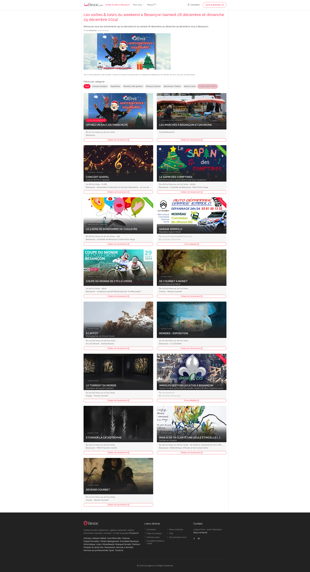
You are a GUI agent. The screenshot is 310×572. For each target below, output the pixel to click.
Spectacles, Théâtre (172, 86)
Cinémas (126, 538)
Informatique (89, 544)
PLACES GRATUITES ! (207, 86)
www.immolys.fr (167, 393)
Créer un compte (154, 533)
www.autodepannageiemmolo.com (176, 236)
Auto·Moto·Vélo (114, 538)
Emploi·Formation (91, 541)
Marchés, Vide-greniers (133, 86)
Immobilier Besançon (129, 541)
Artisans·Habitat (99, 538)
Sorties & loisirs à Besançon (117, 5)
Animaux (87, 538)
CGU (171, 533)
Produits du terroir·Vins (94, 547)
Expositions (115, 86)
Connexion (195, 5)
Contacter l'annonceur (171, 239)
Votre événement (213, 5)
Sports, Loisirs (190, 86)
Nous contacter (176, 529)
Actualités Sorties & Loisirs (155, 542)
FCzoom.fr (134, 533)
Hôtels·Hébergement (109, 541)
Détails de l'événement (118, 140)
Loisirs (99, 544)
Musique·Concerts (123, 544)
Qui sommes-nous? (178, 537)
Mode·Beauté (108, 544)
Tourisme (119, 550)
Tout (87, 86)
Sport (111, 550)
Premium (136, 544)
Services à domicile (124, 547)
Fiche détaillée (190, 244)
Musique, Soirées (153, 86)
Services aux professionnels (96, 550)
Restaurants (109, 547)
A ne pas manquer (99, 86)
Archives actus (153, 537)
